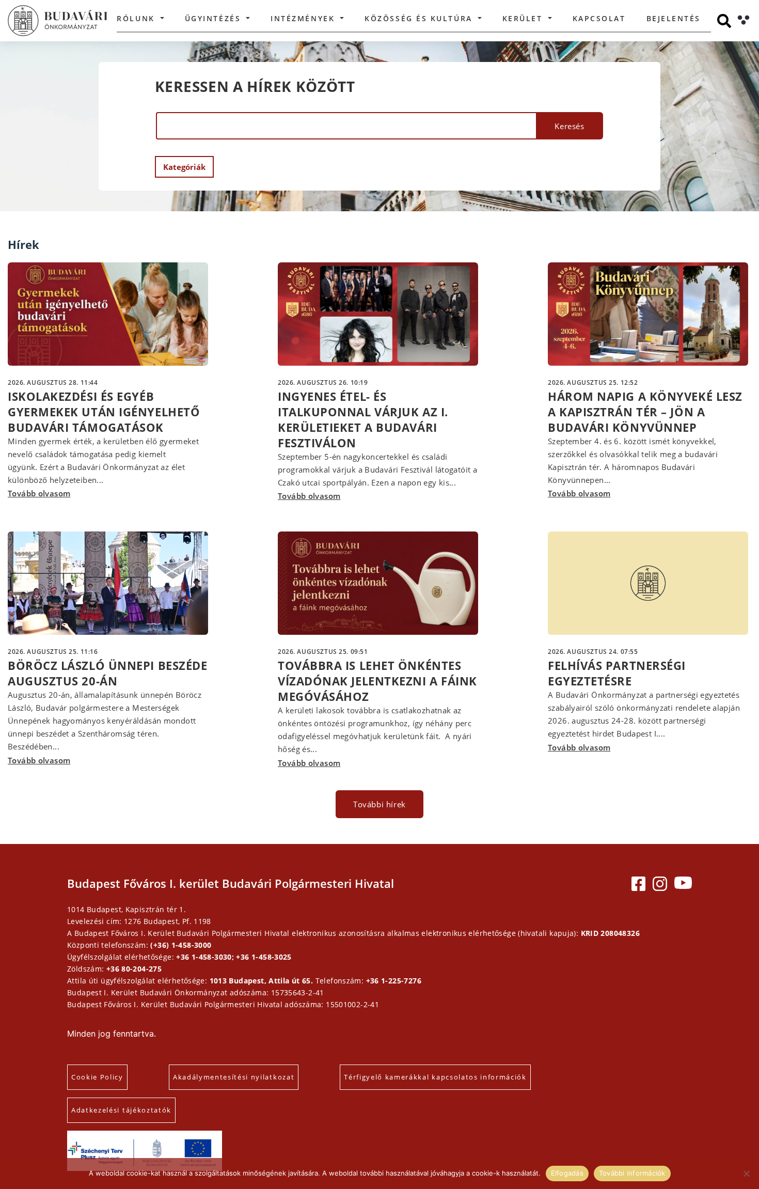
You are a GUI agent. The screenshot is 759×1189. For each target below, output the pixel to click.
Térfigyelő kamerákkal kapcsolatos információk (435, 1077)
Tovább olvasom (39, 493)
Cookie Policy (97, 1077)
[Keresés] (724, 21)
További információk (632, 1173)
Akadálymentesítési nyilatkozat (233, 1077)
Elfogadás (567, 1173)
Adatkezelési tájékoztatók (121, 1110)
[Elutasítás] (746, 1173)
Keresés (569, 126)
